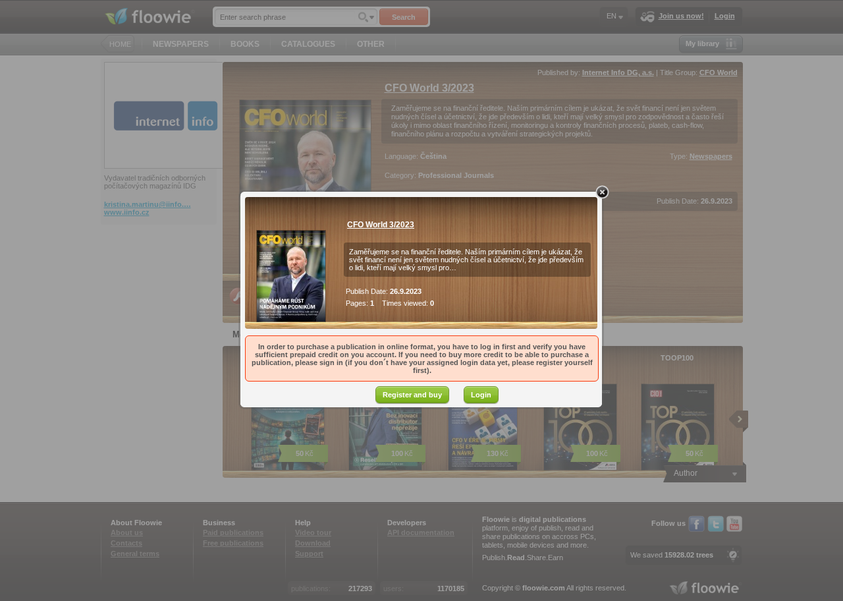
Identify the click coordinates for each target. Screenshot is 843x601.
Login (481, 395)
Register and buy (412, 395)
